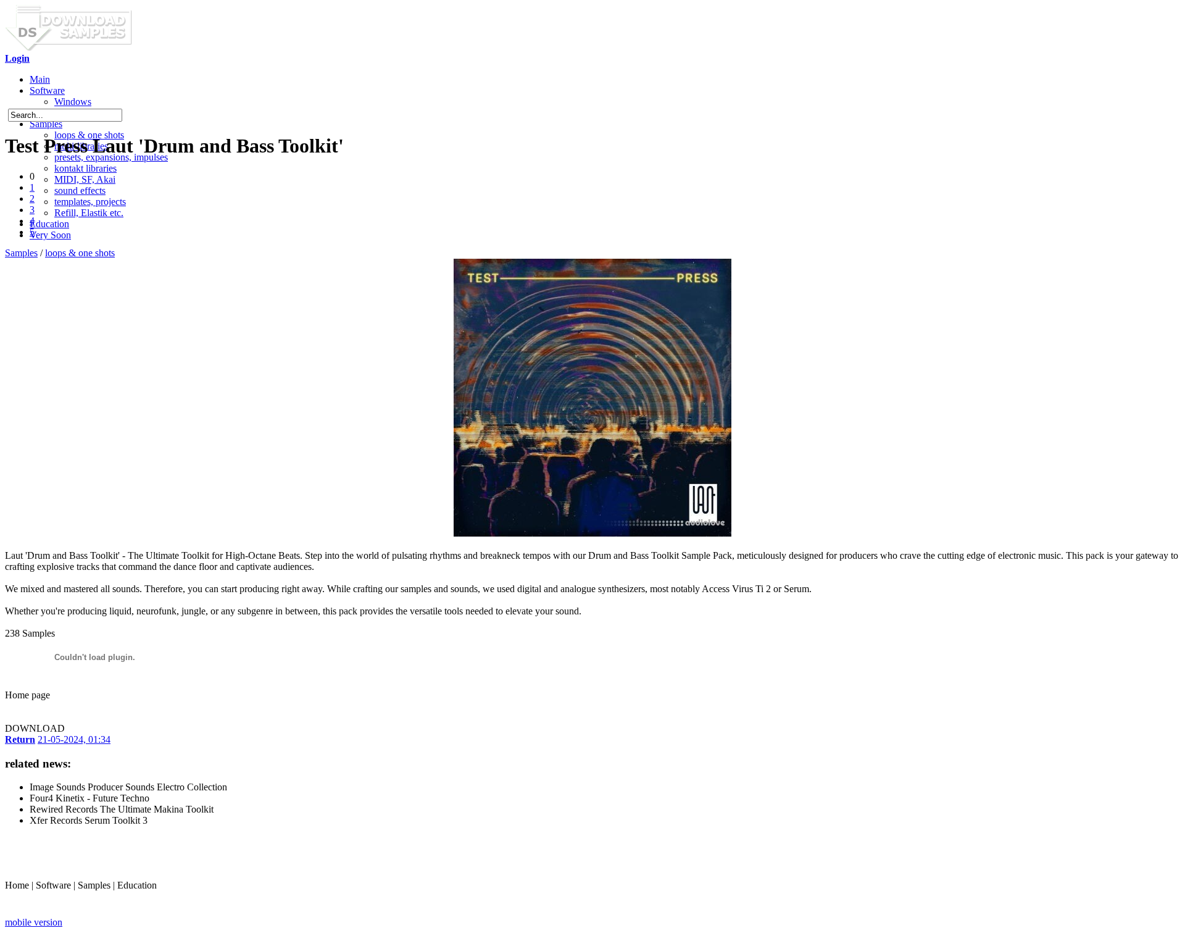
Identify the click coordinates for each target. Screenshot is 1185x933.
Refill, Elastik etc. (88, 212)
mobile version (33, 922)
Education (49, 224)
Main (40, 79)
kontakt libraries (85, 168)
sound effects (80, 190)
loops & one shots (80, 253)
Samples (46, 124)
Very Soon (50, 235)
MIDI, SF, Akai (84, 179)
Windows (72, 101)
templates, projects (90, 201)
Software (47, 90)
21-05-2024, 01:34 (74, 739)
